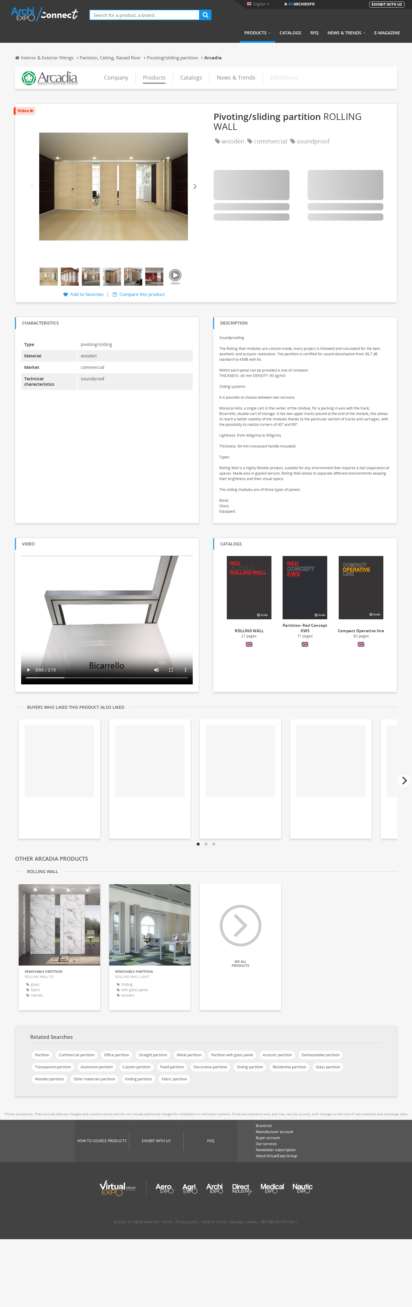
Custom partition (136, 1067)
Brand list (264, 1125)
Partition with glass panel (232, 1054)
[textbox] (144, 15)
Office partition (116, 1054)
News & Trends (344, 33)
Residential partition (289, 1067)
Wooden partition (49, 1079)
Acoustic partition (277, 1054)
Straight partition (153, 1054)
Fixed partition (172, 1067)
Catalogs (290, 33)
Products (255, 33)
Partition (42, 1054)
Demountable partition (321, 1054)
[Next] (194, 186)
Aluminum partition (97, 1067)
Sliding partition (250, 1067)
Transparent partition (53, 1067)
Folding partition (138, 1079)
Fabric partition (174, 1079)
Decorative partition (210, 1067)
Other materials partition (94, 1079)
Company (116, 77)
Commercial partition (76, 1054)
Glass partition (328, 1067)
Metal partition (189, 1054)
